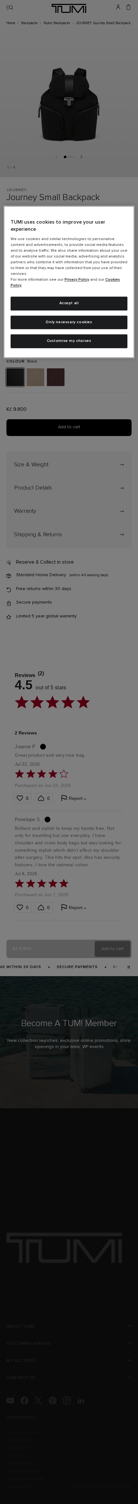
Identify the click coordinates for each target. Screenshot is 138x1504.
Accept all (69, 303)
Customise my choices (69, 341)
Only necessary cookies (69, 322)
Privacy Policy (77, 280)
